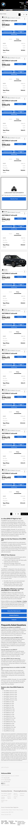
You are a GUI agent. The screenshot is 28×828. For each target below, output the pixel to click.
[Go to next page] (24, 14)
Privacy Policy (11, 821)
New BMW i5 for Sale (9, 703)
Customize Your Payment (7, 31)
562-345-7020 (7, 781)
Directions (22, 795)
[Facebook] (1, 783)
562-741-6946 (8, 779)
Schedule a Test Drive (14, 615)
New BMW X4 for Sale (9, 720)
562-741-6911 (7, 777)
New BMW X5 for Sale (9, 723)
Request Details (20, 24)
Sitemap (6, 822)
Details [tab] (10, 39)
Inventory (4, 791)
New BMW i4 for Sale (9, 701)
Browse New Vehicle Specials (14, 611)
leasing (25, 601)
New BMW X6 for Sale (9, 725)
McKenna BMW (4, 821)
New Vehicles (4, 793)
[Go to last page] (26, 14)
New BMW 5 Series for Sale (10, 696)
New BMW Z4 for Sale (9, 730)
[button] (5, 17)
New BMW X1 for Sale (9, 712)
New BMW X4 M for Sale (9, 721)
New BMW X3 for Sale (9, 716)
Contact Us (14, 619)
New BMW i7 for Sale (9, 705)
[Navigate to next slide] (27, 10)
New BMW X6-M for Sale (10, 727)
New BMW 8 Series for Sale (10, 700)
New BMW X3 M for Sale (9, 718)
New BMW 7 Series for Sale (10, 698)
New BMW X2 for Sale (9, 714)
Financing (17, 791)
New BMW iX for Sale (9, 707)
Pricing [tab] (17, 39)
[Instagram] (2, 783)
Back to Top (24, 514)
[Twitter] (5, 783)
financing (19, 601)
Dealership (23, 791)
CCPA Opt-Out (12, 823)
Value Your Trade (14, 34)
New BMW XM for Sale (9, 729)
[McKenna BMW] (10, 4)
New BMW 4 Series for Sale (10, 694)
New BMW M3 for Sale (9, 709)
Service (9, 791)
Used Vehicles (4, 795)
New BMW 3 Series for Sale (10, 692)
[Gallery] (14, 10)
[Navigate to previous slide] (1, 10)
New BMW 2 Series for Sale (10, 690)
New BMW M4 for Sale (9, 710)
